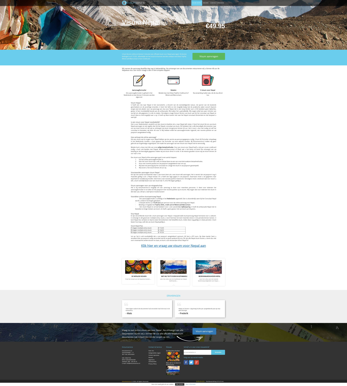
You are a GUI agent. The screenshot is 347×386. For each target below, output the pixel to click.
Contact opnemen (217, 3)
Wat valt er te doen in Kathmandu (173, 364)
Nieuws (205, 3)
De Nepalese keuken (173, 351)
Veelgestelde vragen (154, 353)
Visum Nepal (196, 3)
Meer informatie (190, 384)
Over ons (151, 351)
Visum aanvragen (208, 56)
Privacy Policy (152, 364)
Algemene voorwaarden (152, 360)
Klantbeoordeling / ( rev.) (215, 381)
